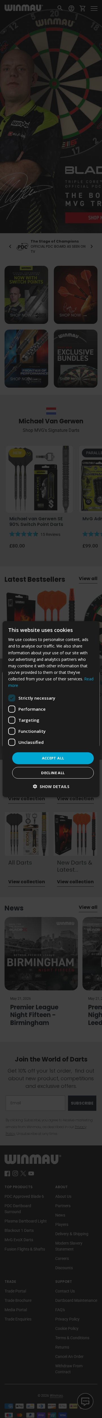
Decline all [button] (53, 772)
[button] (51, 786)
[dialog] (51, 709)
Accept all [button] (53, 758)
